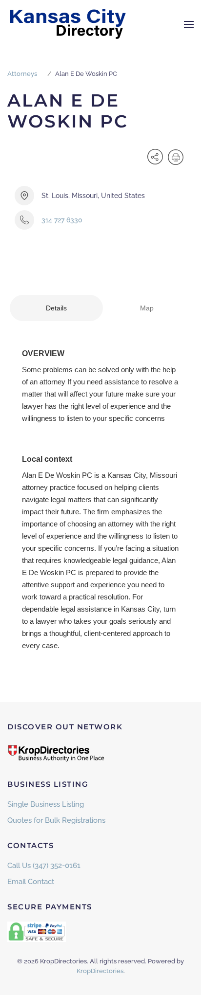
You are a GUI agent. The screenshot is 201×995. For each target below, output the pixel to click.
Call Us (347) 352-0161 (43, 865)
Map (147, 308)
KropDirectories (100, 971)
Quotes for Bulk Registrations (56, 820)
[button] (189, 24)
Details (56, 308)
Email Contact (30, 881)
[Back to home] (68, 24)
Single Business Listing (45, 804)
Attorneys (22, 73)
